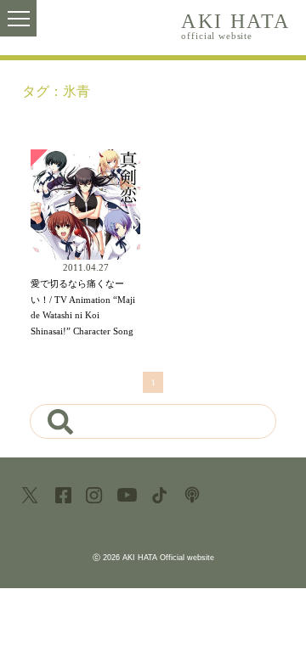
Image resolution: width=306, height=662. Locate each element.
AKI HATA (235, 24)
